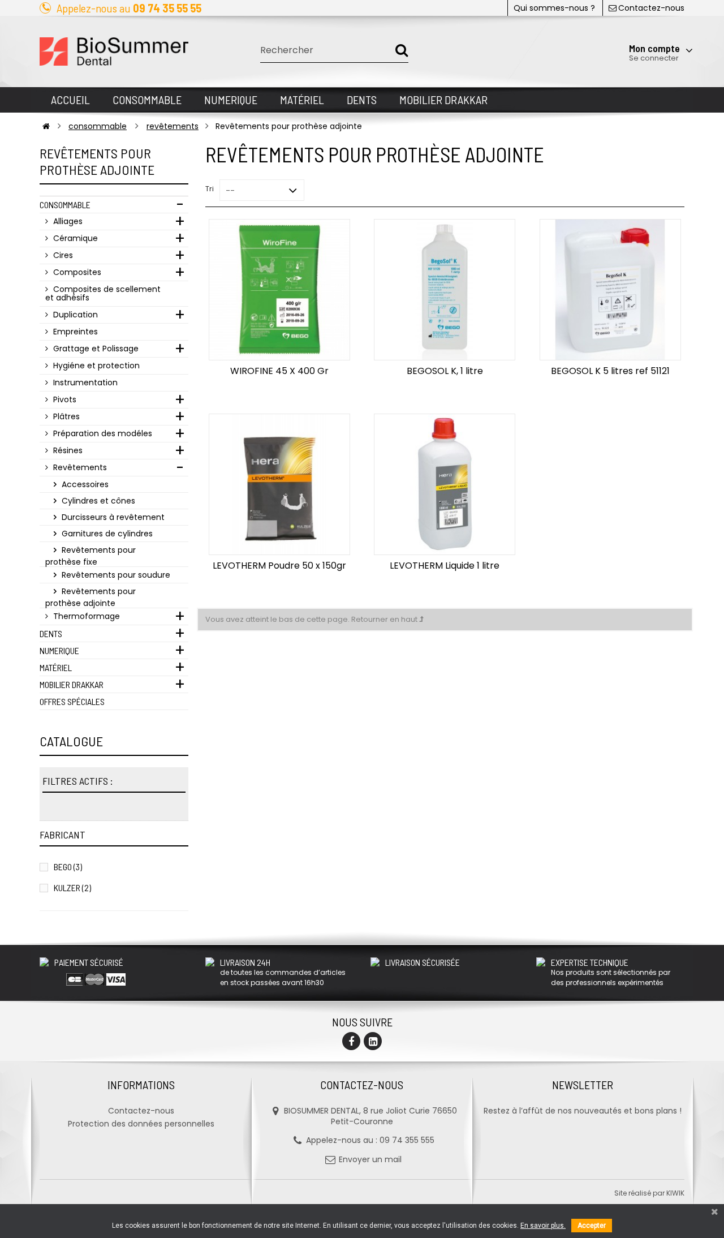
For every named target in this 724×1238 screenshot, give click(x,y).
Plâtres (65, 416)
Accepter (592, 1226)
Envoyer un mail (370, 1159)
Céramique (74, 238)
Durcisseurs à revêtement (112, 517)
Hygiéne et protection (95, 365)
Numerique (59, 650)
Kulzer (72, 887)
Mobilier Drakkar (72, 684)
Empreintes (74, 331)
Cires (62, 255)
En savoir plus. (543, 1226)
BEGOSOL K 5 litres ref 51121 (610, 370)
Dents (51, 633)
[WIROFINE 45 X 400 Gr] (279, 289)
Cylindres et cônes (97, 500)
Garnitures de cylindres (106, 533)
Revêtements (79, 467)
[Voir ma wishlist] (624, 21)
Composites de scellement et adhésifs (103, 293)
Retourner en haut (385, 619)
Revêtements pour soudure (114, 575)
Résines (67, 450)
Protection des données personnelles (141, 1123)
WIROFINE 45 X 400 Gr (279, 370)
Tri (209, 188)
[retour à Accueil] (46, 126)
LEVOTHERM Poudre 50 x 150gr (279, 565)
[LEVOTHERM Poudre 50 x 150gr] (279, 484)
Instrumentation (84, 382)
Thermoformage (85, 616)
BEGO (68, 866)
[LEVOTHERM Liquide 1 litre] (444, 484)
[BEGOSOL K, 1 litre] (444, 289)
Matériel (56, 667)
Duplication (74, 314)
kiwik (675, 1193)
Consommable (65, 204)
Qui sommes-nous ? (554, 8)
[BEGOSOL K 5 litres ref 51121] (609, 289)
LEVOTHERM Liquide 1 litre (444, 565)
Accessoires (84, 484)
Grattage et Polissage (95, 348)
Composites (76, 272)
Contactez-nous (651, 8)
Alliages (67, 221)
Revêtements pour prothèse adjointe (90, 597)
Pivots (63, 399)
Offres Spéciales (72, 701)
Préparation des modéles (101, 433)
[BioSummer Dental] (114, 51)
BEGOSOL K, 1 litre (445, 370)
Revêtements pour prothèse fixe (90, 555)
